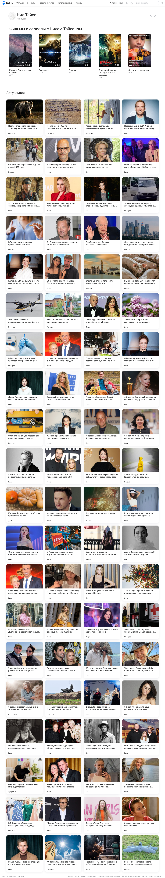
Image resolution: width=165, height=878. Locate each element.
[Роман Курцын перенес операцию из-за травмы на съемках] (24, 853)
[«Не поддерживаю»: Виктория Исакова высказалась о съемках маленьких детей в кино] (140, 350)
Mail (3, 876)
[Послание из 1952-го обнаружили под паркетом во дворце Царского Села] (63, 117)
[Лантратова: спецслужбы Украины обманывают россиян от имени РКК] (140, 621)
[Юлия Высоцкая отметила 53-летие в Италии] (102, 582)
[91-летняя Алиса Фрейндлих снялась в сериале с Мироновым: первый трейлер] (24, 195)
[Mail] (3, 3)
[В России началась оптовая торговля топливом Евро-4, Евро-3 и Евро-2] (63, 544)
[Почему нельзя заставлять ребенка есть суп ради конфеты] (102, 350)
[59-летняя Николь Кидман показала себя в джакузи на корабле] (140, 776)
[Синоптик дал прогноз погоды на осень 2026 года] (24, 156)
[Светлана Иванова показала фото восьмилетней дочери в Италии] (63, 582)
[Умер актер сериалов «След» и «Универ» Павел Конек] (63, 505)
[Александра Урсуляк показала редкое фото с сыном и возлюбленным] (63, 427)
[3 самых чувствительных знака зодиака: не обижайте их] (24, 698)
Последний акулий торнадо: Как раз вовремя (108, 72)
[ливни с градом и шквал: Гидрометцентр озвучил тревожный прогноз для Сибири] (140, 466)
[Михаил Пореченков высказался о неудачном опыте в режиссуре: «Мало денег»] (63, 815)
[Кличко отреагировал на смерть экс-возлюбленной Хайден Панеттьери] (63, 350)
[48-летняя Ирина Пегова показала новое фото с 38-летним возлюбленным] (63, 466)
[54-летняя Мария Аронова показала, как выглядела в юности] (24, 466)
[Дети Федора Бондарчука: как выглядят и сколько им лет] (63, 156)
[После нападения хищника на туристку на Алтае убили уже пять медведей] (24, 117)
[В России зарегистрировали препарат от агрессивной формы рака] (24, 350)
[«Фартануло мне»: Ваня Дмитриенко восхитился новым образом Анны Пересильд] (24, 621)
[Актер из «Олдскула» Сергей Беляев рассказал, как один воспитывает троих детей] (102, 389)
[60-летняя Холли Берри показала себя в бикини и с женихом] (102, 660)
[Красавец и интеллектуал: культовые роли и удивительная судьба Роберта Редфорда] (102, 737)
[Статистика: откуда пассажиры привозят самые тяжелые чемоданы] (24, 427)
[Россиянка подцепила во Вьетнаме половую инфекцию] (102, 117)
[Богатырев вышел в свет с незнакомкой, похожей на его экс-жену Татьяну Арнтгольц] (63, 660)
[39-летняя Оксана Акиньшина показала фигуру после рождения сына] (102, 776)
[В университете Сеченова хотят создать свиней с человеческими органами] (140, 272)
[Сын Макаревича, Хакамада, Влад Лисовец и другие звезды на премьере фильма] (102, 195)
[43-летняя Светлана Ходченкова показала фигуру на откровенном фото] (140, 389)
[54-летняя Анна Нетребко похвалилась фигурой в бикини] (140, 427)
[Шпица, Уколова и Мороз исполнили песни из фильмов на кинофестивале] (102, 698)
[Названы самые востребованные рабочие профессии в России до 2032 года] (102, 853)
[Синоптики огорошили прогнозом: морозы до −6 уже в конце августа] (102, 544)
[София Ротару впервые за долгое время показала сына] (102, 621)
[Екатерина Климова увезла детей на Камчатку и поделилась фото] (102, 466)
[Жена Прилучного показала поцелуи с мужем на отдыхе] (63, 776)
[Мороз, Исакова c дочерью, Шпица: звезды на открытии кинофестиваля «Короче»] (63, 737)
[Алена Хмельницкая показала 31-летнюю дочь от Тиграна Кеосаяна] (140, 544)
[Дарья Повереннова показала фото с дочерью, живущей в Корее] (24, 389)
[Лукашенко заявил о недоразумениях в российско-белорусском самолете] (24, 311)
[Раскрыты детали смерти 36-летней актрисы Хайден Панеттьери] (63, 195)
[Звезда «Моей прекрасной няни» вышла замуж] (140, 815)
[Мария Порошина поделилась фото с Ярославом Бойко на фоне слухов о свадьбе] (140, 156)
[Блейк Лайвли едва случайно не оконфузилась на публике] (63, 621)
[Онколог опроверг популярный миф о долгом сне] (24, 776)
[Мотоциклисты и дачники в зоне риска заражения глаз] (63, 311)
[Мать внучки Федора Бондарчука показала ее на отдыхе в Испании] (140, 737)
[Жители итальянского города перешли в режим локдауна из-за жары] (63, 853)
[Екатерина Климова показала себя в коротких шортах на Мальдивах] (140, 505)
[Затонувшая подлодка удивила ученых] (102, 505)
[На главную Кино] (9, 3)
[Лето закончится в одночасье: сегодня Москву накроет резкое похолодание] (140, 234)
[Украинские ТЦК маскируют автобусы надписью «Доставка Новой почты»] (140, 195)
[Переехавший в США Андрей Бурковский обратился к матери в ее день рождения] (140, 117)
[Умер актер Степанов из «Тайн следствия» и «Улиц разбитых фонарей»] (140, 660)
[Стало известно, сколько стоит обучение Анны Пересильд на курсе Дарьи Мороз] (24, 544)
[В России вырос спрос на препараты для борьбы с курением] (24, 234)
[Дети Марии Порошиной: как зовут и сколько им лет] (102, 156)
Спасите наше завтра (138, 70)
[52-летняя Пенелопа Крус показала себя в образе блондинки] (140, 698)
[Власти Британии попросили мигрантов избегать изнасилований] (102, 272)
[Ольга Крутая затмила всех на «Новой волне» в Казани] (102, 311)
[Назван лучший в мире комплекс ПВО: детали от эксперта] (63, 698)
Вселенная (44, 70)
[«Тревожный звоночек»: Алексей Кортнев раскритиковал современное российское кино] (102, 427)
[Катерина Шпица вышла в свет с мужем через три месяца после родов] (24, 272)
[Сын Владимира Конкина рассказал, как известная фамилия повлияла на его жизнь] (102, 234)
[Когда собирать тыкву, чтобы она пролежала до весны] (24, 505)
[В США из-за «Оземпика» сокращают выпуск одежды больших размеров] (24, 815)
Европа (72, 70)
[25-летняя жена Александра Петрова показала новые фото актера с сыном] (63, 272)
